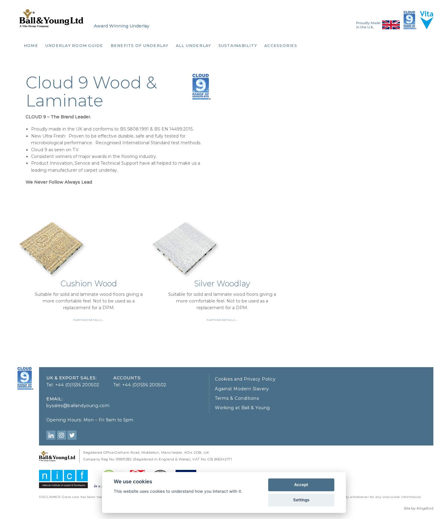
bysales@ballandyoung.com (77, 405)
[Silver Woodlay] (222, 232)
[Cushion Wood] (89, 232)
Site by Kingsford (418, 508)
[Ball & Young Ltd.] (25, 378)
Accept (301, 484)
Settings (301, 499)
